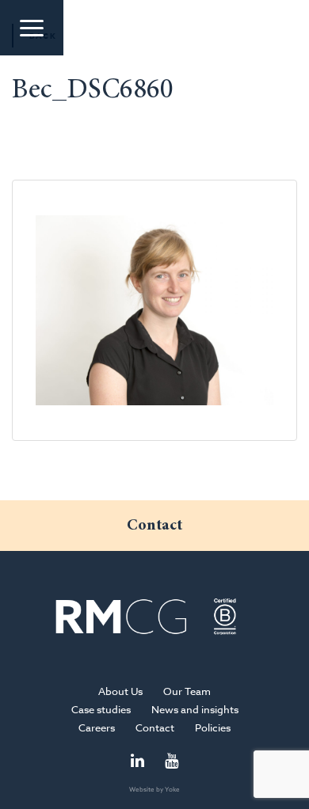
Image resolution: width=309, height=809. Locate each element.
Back (43, 35)
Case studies (101, 709)
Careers (96, 727)
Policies (213, 727)
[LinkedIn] (137, 762)
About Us (120, 691)
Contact (154, 727)
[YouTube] (171, 762)
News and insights (194, 709)
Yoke (172, 789)
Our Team (187, 691)
